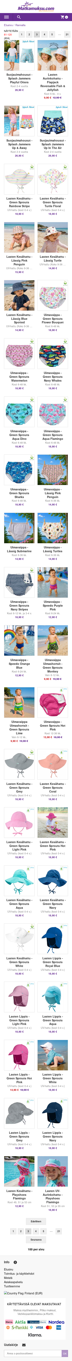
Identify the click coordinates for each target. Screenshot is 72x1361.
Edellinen (36, 1221)
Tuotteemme (12, 1286)
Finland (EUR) (34, 1293)
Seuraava (36, 1239)
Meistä (8, 1278)
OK (65, 1353)
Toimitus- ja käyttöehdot (19, 1273)
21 (67, 34)
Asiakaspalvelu (13, 1282)
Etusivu (8, 25)
